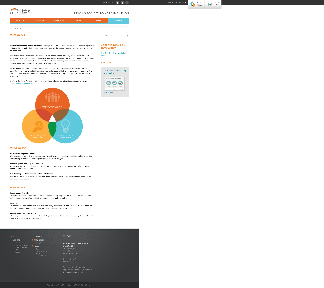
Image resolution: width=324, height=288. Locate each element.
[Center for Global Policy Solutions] (196, 4)
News (78, 21)
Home (12, 29)
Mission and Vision (21, 245)
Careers (17, 252)
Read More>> (108, 92)
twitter (122, 2)
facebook (117, 2)
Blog (37, 249)
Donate (118, 21)
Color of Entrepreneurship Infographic (115, 71)
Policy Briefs (40, 243)
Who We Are (19, 243)
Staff (16, 250)
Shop (98, 21)
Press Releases (41, 251)
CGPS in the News (42, 256)
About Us (20, 21)
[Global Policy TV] (213, 4)
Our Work (39, 21)
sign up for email (127, 2)
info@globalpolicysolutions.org (21, 83)
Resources (59, 21)
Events (38, 253)
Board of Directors (21, 247)
